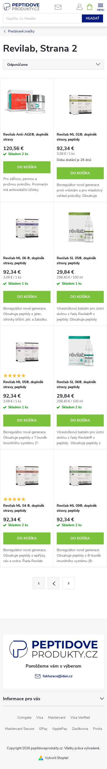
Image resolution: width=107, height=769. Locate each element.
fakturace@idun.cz (57, 676)
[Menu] (100, 6)
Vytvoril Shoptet (56, 758)
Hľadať (92, 18)
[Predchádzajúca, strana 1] (53, 583)
